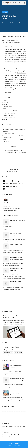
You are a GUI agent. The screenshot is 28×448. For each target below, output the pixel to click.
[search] (19, 3)
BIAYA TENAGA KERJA (16, 244)
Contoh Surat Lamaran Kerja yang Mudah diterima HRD (12, 316)
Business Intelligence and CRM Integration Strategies (17, 379)
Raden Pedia (6, 22)
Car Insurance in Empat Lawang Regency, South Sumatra (16, 392)
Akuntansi (5, 12)
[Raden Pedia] (11, 3)
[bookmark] (25, 3)
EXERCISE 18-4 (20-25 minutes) (15, 234)
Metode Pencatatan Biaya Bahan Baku (16, 269)
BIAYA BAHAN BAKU (15, 281)
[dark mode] (22, 3)
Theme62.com (16, 445)
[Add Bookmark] (3, 24)
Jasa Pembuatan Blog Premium (16, 366)
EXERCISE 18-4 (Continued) (17, 220)
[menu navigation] (3, 3)
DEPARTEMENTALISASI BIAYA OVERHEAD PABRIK (17, 258)
